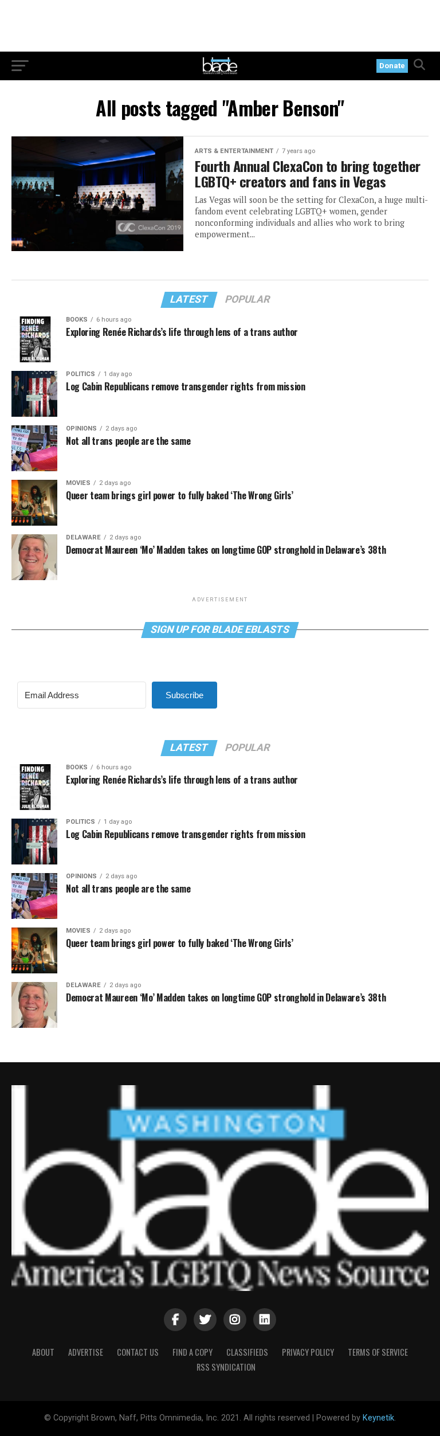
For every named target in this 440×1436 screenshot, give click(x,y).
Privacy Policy (308, 1352)
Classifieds (247, 1352)
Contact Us (138, 1352)
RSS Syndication (226, 1367)
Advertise (85, 1352)
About (43, 1352)
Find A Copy (192, 1352)
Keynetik (378, 1418)
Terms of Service (378, 1352)
